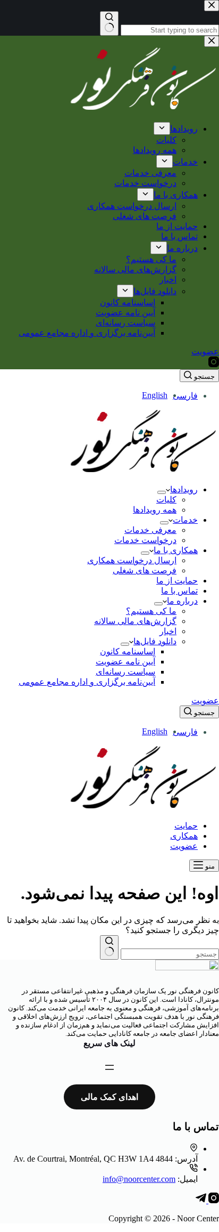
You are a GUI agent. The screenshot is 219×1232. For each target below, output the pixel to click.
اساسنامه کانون (127, 651)
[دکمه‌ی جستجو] (109, 947)
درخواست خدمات (145, 540)
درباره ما (182, 600)
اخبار (167, 631)
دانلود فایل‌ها (154, 641)
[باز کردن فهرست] (109, 1067)
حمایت (186, 825)
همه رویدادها (154, 509)
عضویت (205, 700)
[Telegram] (201, 1200)
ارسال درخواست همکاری (131, 560)
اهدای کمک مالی (109, 1096)
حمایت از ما (177, 580)
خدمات (185, 519)
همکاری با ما (176, 550)
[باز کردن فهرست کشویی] (161, 492)
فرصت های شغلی (144, 570)
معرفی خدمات (150, 529)
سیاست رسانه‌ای (125, 671)
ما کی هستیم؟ (151, 610)
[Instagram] (212, 1200)
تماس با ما (179, 590)
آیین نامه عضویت (125, 661)
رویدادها (184, 489)
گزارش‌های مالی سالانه (135, 621)
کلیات (166, 499)
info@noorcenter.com (139, 1179)
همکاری (184, 835)
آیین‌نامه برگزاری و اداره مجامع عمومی (87, 681)
